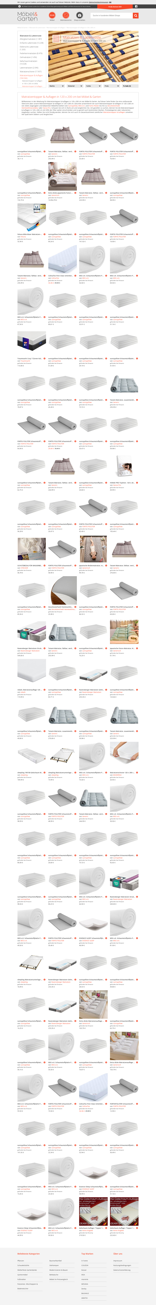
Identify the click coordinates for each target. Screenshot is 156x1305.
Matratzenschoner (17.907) (30, 71)
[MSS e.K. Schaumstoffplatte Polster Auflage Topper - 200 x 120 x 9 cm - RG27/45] (75, 1228)
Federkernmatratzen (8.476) (31, 53)
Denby (83, 1289)
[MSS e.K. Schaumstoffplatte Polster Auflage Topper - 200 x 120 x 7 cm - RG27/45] (44, 938)
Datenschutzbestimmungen (98, 2)
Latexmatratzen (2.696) (29, 67)
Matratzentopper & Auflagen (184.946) (31, 76)
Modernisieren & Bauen (58, 1270)
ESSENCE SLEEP (88, 941)
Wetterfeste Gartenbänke (27, 1270)
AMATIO (84, 1298)
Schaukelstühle (23, 1265)
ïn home (84, 1261)
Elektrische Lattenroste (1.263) (29, 48)
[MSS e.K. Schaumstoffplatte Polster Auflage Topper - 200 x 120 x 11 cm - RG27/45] (137, 275)
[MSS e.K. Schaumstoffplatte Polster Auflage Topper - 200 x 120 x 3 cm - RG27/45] (75, 1186)
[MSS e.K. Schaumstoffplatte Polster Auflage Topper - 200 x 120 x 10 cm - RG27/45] (106, 897)
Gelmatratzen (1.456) (28, 57)
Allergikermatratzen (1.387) (31, 39)
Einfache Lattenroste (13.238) (31, 43)
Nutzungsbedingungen (122, 1265)
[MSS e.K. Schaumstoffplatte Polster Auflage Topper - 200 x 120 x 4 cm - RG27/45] (137, 814)
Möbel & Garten (22, 28)
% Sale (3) (127, 86)
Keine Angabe (87, 1230)
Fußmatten (21, 1279)
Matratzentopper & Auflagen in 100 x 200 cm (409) (32, 82)
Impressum (117, 1261)
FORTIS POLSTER (88, 154)
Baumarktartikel (55, 1261)
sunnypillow (25, 154)
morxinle (84, 1279)
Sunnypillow (73, 106)
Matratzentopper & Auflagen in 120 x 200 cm (81, 28)
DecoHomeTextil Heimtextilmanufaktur (66, 609)
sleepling (24, 775)
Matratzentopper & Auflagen (56, 28)
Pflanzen (20, 1261)
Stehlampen (54, 1265)
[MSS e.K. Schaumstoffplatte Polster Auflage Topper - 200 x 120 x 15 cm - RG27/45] (44, 1104)
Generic (54, 154)
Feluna (23, 237)
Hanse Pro (47, 108)
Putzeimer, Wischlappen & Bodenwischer (27, 1286)
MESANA (84, 1284)
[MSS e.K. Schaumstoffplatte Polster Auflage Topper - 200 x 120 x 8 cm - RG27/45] (106, 275)
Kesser (84, 1270)
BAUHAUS (85, 1293)
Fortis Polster (94, 106)
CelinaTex (55, 278)
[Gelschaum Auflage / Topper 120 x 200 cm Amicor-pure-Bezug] (137, 1228)
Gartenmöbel (22, 1275)
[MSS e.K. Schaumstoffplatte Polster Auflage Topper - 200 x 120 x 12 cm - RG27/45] (106, 772)
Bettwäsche (53, 1275)
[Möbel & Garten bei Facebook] (136, 6)
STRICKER (24, 568)
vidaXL (23, 692)
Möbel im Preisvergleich (58, 1279)
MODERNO (117, 775)
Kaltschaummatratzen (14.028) (28, 62)
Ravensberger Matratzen (30, 651)
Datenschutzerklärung (121, 1270)
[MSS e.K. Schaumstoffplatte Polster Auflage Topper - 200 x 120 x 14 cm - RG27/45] (44, 317)
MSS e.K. (81, 106)
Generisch (55, 195)
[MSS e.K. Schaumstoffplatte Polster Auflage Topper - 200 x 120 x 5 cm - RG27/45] (75, 1062)
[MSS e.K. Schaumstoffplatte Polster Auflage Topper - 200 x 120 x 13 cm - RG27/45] (137, 938)
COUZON (84, 1265)
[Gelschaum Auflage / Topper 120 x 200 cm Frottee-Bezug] (106, 1228)
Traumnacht (25, 361)
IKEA (83, 1275)
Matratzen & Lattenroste (37, 28)
